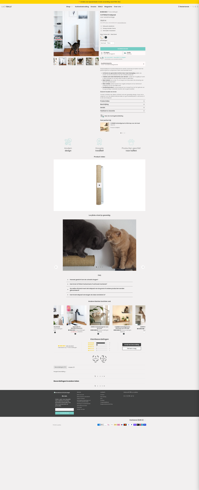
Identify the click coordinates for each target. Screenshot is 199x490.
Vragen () (71, 367)
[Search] (193, 6)
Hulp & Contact (81, 398)
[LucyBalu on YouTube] (133, 396)
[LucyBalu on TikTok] (131, 396)
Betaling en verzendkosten (83, 403)
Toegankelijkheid (104, 402)
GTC (101, 398)
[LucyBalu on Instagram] (128, 396)
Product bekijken (115, 127)
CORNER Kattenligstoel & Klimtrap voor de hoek (125, 123)
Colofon (102, 394)
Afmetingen (103, 40)
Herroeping (103, 396)
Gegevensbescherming (106, 404)
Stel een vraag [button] (131, 348)
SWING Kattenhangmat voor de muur (99, 327)
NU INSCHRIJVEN (64, 413)
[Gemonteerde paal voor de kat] (76, 33)
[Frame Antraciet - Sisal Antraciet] (105, 37)
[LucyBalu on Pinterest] (129, 396)
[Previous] (56, 267)
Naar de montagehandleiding (114, 116)
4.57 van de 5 (70, 346)
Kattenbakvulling (82, 7)
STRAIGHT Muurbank (53, 327)
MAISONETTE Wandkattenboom (76, 327)
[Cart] (197, 6)
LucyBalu (59, 425)
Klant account (80, 394)
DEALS (100, 7)
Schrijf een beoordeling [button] (131, 344)
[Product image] (99, 315)
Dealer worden (81, 409)
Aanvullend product (82, 405)
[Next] (143, 267)
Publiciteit (79, 407)
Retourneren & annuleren (83, 396)
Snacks (93, 7)
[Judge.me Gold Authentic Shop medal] (96, 358)
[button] (104, 12)
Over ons (117, 7)
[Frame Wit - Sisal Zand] (102, 37)
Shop (68, 7)
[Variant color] (98, 334)
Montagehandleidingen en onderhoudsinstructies (84, 401)
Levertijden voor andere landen (113, 59)
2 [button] (97, 376)
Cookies (102, 400)
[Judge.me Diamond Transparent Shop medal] (103, 358)
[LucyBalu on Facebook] (126, 396)
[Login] (195, 6)
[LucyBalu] (7, 6)
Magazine (108, 7)
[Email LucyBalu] (124, 396)
